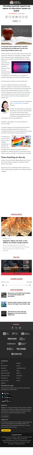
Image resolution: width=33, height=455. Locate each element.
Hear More (29, 282)
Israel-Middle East (20, 368)
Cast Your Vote (16, 273)
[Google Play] (6, 397)
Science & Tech (5, 380)
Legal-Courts (4, 370)
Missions (18, 373)
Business (18, 363)
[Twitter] (16, 327)
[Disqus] (16, 193)
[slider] (17, 285)
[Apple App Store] (6, 393)
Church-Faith (4, 365)
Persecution (19, 375)
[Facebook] (12, 327)
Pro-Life (18, 378)
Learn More (5, 416)
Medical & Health (5, 373)
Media (18, 370)
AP (2, 363)
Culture (18, 365)
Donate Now (6, 430)
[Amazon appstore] (6, 401)
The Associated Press (18, 103)
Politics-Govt (4, 378)
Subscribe (16, 324)
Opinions (3, 383)
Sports (18, 380)
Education (3, 368)
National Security (5, 375)
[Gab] (19, 327)
